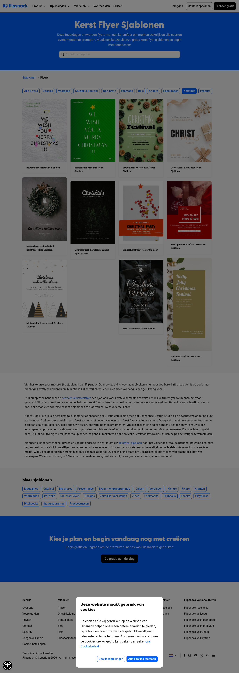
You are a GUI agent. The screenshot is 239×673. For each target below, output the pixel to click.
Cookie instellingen (111, 659)
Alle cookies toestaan (142, 659)
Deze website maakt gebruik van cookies (112, 607)
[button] (7, 665)
